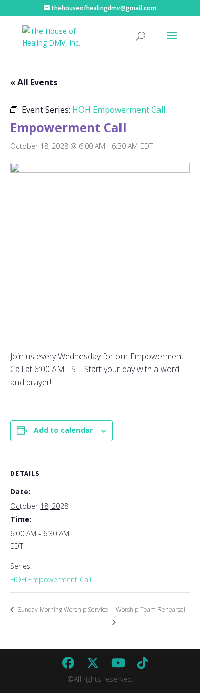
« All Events (33, 82)
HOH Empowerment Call (50, 579)
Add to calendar (63, 430)
